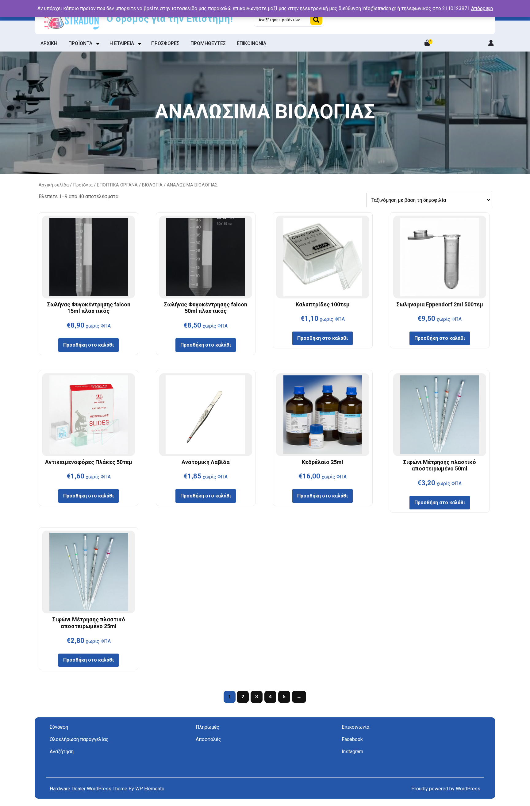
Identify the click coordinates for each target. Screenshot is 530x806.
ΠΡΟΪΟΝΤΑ (80, 43)
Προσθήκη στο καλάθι (88, 345)
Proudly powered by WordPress (445, 789)
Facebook (352, 739)
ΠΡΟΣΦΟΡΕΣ (165, 43)
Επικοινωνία (355, 727)
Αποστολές (208, 739)
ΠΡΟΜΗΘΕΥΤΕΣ (208, 43)
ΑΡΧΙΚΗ (48, 43)
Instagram (352, 751)
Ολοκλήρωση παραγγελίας (79, 739)
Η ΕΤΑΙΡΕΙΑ (121, 43)
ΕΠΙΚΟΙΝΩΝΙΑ (251, 43)
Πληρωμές (207, 727)
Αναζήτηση (316, 19)
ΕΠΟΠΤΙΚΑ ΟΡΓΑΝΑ (117, 185)
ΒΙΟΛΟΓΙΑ (152, 185)
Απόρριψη (482, 8)
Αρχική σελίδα (54, 185)
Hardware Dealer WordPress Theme (89, 789)
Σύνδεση (59, 727)
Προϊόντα (83, 185)
